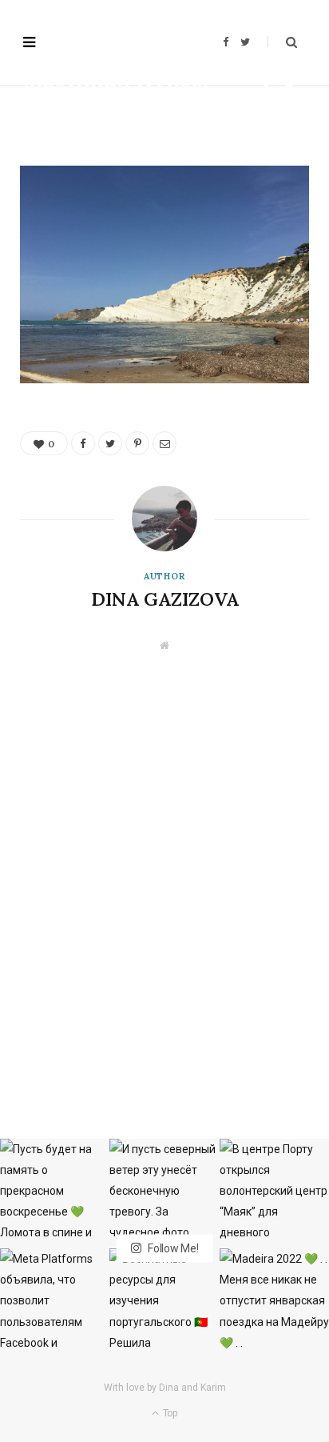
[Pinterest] (266, 104)
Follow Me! (171, 1248)
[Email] (289, 104)
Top (169, 1413)
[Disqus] (164, 852)
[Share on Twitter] (289, 86)
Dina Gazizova (72, 107)
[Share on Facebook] (266, 86)
